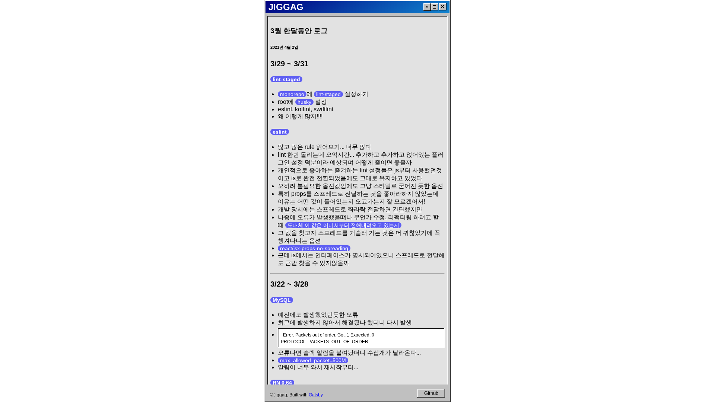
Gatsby (316, 395)
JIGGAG (286, 7)
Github (431, 393)
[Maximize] (434, 6)
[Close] (443, 6)
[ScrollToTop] (427, 7)
